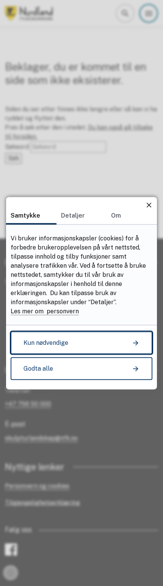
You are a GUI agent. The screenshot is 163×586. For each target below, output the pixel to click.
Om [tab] (116, 215)
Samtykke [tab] (25, 215)
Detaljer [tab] (73, 215)
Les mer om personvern (45, 310)
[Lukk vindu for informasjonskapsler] (148, 204)
